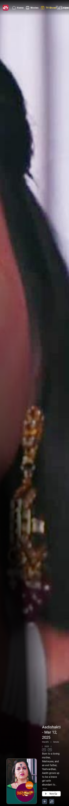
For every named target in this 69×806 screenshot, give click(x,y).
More (45, 789)
